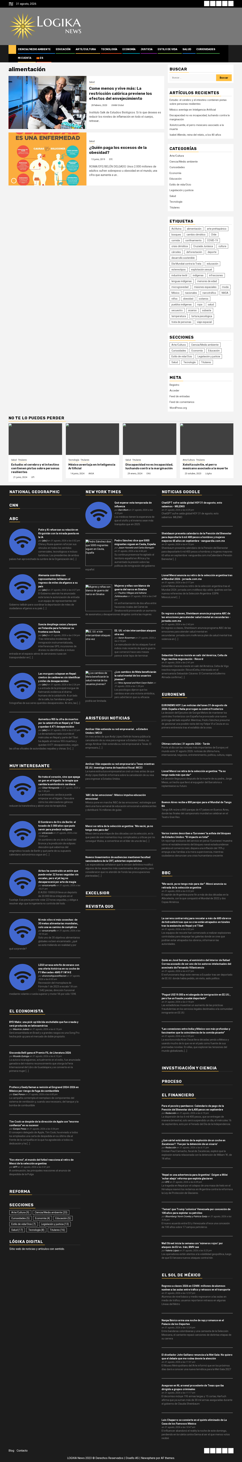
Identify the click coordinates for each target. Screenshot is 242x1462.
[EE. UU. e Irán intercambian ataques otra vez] (98, 642)
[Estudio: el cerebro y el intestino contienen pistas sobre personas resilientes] (35, 439)
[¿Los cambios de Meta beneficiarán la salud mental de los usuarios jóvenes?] (98, 684)
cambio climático (196, 234)
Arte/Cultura (86, 49)
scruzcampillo (49, 885)
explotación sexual (201, 269)
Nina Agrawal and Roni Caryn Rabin (135, 682)
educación (212, 263)
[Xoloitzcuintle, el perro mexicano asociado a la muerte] (207, 439)
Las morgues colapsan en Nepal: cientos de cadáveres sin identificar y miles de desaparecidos (59, 677)
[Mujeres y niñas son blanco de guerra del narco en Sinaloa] (98, 597)
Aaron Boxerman (126, 637)
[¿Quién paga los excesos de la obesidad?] (47, 158)
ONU (148, 473)
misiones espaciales (205, 287)
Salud (186, 49)
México (175, 292)
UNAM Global (117, 105)
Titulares (175, 207)
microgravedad (179, 287)
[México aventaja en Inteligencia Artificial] (92, 439)
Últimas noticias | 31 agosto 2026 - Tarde (186, 743)
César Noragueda (50, 787)
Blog (11, 1450)
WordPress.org (178, 407)
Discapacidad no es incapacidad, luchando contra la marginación (149, 466)
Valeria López (172, 1250)
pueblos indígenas (181, 304)
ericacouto (47, 833)
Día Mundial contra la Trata (186, 263)
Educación (63, 49)
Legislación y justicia (181, 190)
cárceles (176, 252)
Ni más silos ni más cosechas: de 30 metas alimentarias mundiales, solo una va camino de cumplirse (58, 923)
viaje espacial (204, 322)
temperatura (178, 316)
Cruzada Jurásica (203, 246)
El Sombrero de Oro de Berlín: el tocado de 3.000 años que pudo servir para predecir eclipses (57, 826)
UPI (32, 477)
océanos (203, 298)
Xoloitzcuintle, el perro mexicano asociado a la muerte (205, 466)
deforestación (194, 252)
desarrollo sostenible (183, 257)
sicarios (192, 310)
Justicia (147, 49)
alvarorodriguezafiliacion (54, 975)
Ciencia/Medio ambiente (34, 49)
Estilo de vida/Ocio (180, 184)
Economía (129, 49)
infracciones (216, 275)
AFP (15, 1167)
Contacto (22, 1450)
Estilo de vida (167, 49)
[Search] (231, 53)
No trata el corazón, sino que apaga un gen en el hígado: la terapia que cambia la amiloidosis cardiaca (59, 780)
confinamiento (193, 240)
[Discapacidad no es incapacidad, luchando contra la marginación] (149, 439)
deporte (212, 252)
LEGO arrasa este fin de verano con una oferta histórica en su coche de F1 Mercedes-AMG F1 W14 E (59, 969)
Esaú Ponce (19, 1094)
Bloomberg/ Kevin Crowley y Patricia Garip (186, 1216)
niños (174, 298)
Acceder (174, 390)
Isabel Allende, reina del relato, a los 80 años (195, 134)
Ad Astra (176, 228)
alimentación (194, 228)
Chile (213, 234)
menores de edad (207, 281)
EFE (111, 159)
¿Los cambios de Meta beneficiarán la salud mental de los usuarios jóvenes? (135, 676)
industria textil (179, 275)
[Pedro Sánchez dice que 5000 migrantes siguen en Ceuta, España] (98, 552)
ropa (199, 304)
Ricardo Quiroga (21, 1056)
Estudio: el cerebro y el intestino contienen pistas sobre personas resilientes (35, 468)
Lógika (208, 473)
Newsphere (148, 1458)
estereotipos (178, 269)
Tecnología (109, 49)
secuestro (177, 310)
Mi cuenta (24, 58)
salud (211, 304)
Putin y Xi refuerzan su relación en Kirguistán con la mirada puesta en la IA (58, 533)
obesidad (188, 298)
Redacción (170, 1113)
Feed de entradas (180, 396)
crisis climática (179, 246)
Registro (174, 384)
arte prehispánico (216, 228)
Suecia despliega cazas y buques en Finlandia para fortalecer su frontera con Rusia (57, 628)
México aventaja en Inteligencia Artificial (193, 109)
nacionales (191, 292)
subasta (206, 310)
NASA (225, 292)
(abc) (44, 540)
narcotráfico (209, 292)
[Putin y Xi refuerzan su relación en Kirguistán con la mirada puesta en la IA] (22, 541)
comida (175, 240)
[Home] (12, 49)
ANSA (91, 473)
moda (225, 287)
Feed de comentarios (182, 402)
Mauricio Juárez (21, 1029)
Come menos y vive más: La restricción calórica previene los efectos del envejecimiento (120, 93)
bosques (176, 234)
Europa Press (19, 1128)
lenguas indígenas (181, 281)
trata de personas (181, 322)
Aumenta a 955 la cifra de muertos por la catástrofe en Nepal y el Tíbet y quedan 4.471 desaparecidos (59, 723)
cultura (222, 246)
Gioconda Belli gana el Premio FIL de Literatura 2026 (40, 1052)
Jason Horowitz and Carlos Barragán (136, 547)
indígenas (198, 275)
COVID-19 (212, 240)
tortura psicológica (201, 316)
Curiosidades (205, 49)
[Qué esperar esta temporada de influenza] (98, 514)
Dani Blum (123, 510)
